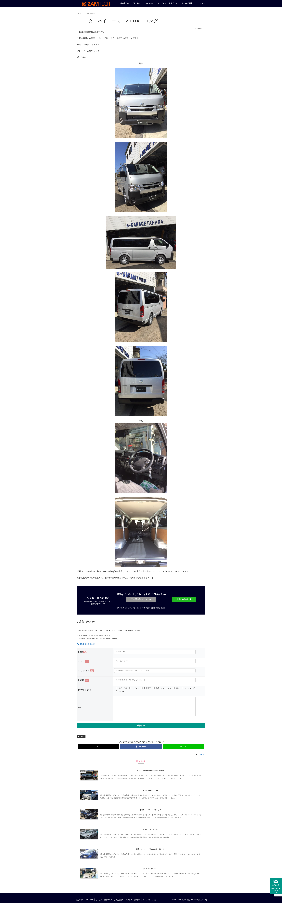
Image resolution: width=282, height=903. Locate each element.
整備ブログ (108, 900)
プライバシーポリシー (150, 900)
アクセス (129, 900)
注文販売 (82, 736)
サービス (99, 900)
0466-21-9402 (86, 644)
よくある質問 (118, 900)
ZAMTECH (89, 900)
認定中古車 (80, 900)
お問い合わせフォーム (142, 599)
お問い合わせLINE (184, 599)
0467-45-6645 (97, 597)
